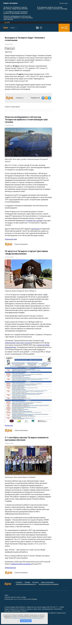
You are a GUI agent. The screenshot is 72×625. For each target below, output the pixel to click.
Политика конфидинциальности (26, 584)
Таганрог (12, 27)
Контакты (35, 582)
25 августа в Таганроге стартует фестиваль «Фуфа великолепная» (15, 8)
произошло (35, 229)
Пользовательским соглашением (19, 617)
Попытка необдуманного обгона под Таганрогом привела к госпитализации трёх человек (18, 17)
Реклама (27, 582)
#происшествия (11, 239)
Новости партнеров (47, 582)
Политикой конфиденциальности (35, 617)
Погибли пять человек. (34, 220)
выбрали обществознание (21, 564)
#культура (9, 425)
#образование (10, 568)
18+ (62, 27)
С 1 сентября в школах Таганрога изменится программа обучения (15, 12)
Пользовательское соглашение (48, 584)
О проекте (19, 582)
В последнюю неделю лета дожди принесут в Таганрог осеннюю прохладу (52, 8)
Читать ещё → (64, 3)
